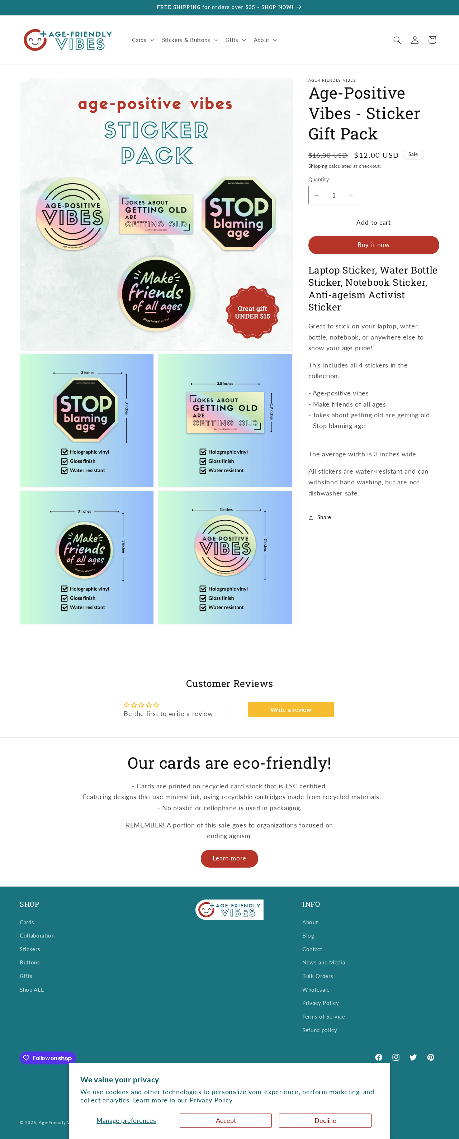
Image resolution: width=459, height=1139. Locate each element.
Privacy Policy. (212, 1100)
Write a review (291, 709)
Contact (312, 949)
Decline (325, 1120)
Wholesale (316, 989)
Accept (226, 1120)
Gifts (26, 976)
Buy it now (374, 245)
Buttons (30, 962)
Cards (27, 922)
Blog (308, 935)
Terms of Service (323, 1016)
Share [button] (324, 517)
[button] (142, 40)
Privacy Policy (320, 1003)
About (310, 922)
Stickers (30, 949)
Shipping (318, 166)
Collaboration (37, 935)
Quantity (318, 180)
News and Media (323, 962)
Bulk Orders (317, 976)
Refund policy (319, 1030)
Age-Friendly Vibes (59, 1122)
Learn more (229, 858)
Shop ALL (32, 989)
